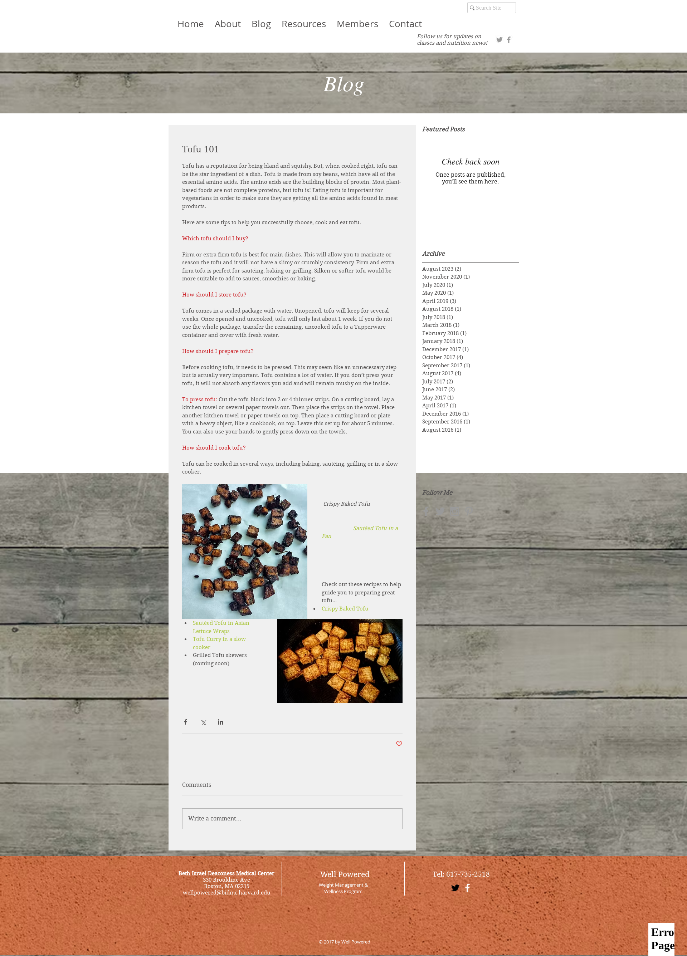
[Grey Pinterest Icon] (469, 511)
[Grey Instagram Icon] (454, 511)
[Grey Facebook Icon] (509, 39)
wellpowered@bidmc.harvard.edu (227, 892)
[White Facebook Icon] (467, 887)
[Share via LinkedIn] (220, 722)
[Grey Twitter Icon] (499, 39)
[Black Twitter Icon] (455, 887)
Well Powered (345, 874)
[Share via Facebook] (185, 722)
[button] (357, 23)
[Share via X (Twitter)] (203, 722)
